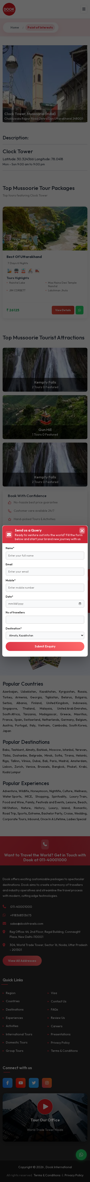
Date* (9, 596)
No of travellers (15, 612)
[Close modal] (82, 530)
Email (9, 564)
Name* (10, 548)
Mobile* (11, 580)
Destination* (14, 628)
